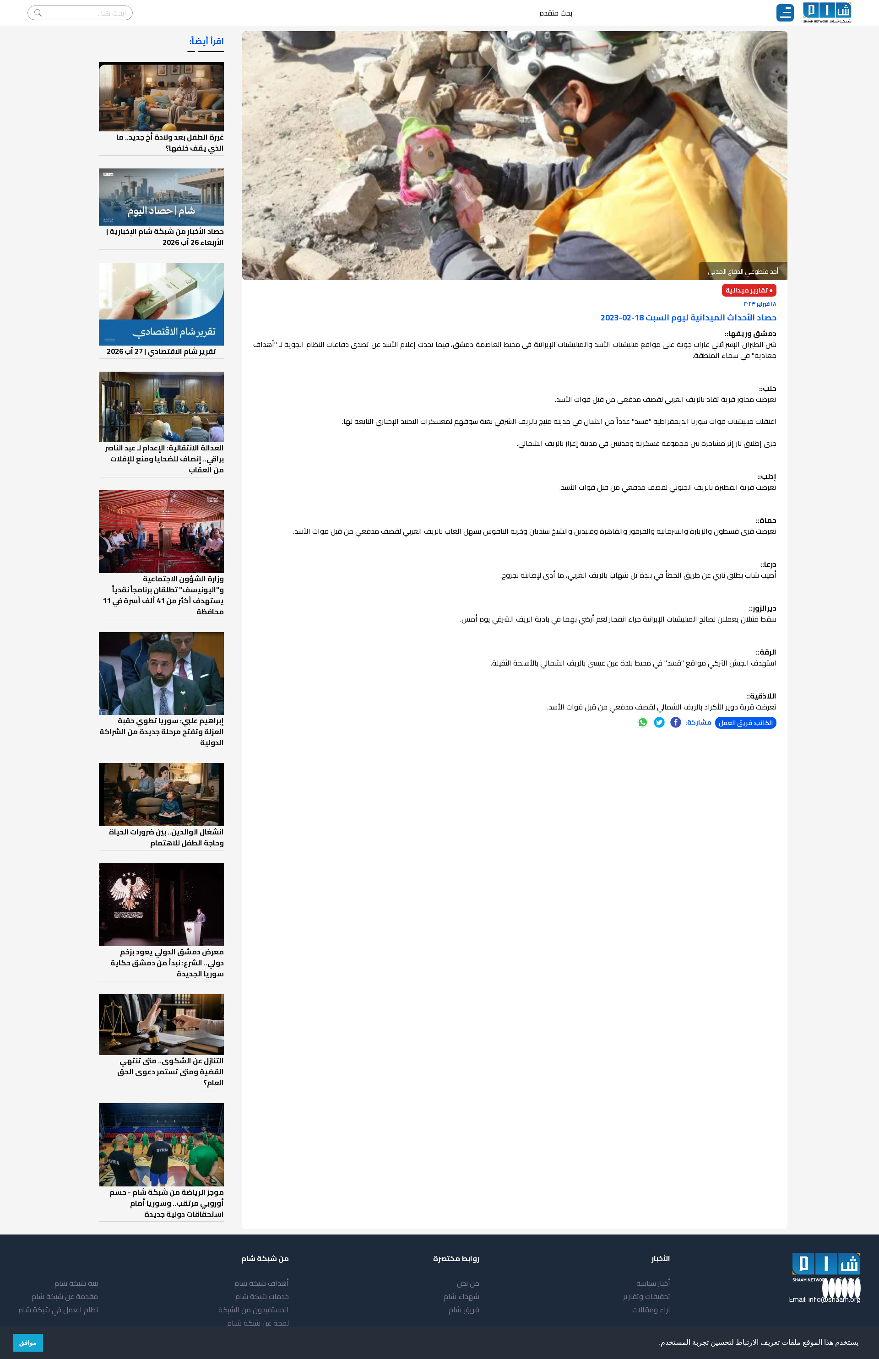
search (38, 13)
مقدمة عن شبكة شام (65, 1296)
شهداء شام (461, 1296)
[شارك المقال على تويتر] (659, 722)
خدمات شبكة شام (262, 1296)
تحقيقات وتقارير (646, 1296)
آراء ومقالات (651, 1309)
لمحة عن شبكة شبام (258, 1322)
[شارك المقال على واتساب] (642, 722)
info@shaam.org (834, 1299)
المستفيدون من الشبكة (253, 1309)
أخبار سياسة (653, 1283)
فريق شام (464, 1309)
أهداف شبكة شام (261, 1283)
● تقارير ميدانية (749, 290)
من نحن (468, 1283)
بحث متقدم (555, 13)
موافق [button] (28, 1342)
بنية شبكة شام (76, 1283)
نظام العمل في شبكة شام (58, 1309)
